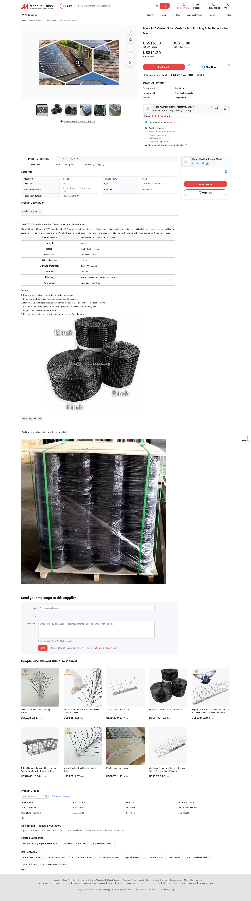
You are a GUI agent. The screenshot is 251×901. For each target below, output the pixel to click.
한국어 (149, 883)
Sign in (227, 7)
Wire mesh (130, 807)
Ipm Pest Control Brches (75, 843)
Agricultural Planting (30, 812)
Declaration (155, 889)
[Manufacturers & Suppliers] (37, 6)
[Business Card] (226, 171)
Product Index (175, 880)
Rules (228, 15)
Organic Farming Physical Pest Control (40, 843)
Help (178, 15)
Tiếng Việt (192, 883)
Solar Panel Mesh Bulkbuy (54, 864)
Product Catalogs (62, 796)
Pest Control (51, 20)
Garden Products (28, 807)
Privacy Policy (168, 889)
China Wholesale (113, 880)
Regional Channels (160, 880)
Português (77, 883)
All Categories (31, 15)
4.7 (194, 163)
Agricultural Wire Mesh (197, 857)
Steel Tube (130, 812)
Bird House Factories (56, 857)
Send (43, 647)
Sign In (147, 145)
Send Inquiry (164, 67)
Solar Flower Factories (82, 857)
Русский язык (99, 883)
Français (87, 883)
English (58, 883)
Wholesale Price (129, 880)
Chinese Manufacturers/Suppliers (91, 880)
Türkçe (182, 883)
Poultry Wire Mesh (153, 857)
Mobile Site (188, 880)
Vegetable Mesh (132, 857)
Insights (199, 880)
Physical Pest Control (68, 20)
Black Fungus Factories (108, 857)
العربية (141, 883)
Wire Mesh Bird (30, 864)
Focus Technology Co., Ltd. (106, 889)
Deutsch (120, 883)
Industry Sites (144, 880)
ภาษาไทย (173, 883)
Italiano (111, 883)
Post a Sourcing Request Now (102, 647)
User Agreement (142, 889)
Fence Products (185, 802)
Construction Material (187, 807)
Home (23, 20)
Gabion (129, 802)
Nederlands (131, 883)
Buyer (163, 15)
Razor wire (78, 802)
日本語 (157, 883)
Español (67, 883)
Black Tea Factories (32, 857)
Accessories (78, 812)
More (23, 869)
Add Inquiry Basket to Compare (79, 121)
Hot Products (54, 880)
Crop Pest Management (102, 843)
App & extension (194, 15)
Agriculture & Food (36, 20)
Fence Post (26, 802)
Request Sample (196, 75)
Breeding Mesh (174, 857)
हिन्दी (164, 883)
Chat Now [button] (211, 67)
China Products (69, 880)
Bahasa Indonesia (206, 883)
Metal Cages (183, 812)
